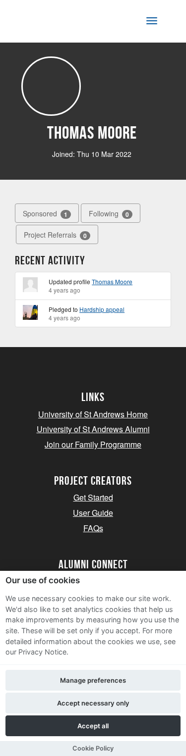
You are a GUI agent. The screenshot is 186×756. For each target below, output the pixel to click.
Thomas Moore (112, 281)
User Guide (93, 512)
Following (109, 213)
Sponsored (45, 213)
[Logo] (56, 23)
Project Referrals (55, 235)
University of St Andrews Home (93, 414)
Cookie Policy (93, 748)
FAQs (93, 528)
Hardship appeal (101, 309)
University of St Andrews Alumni (93, 429)
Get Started (93, 497)
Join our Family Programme (93, 444)
